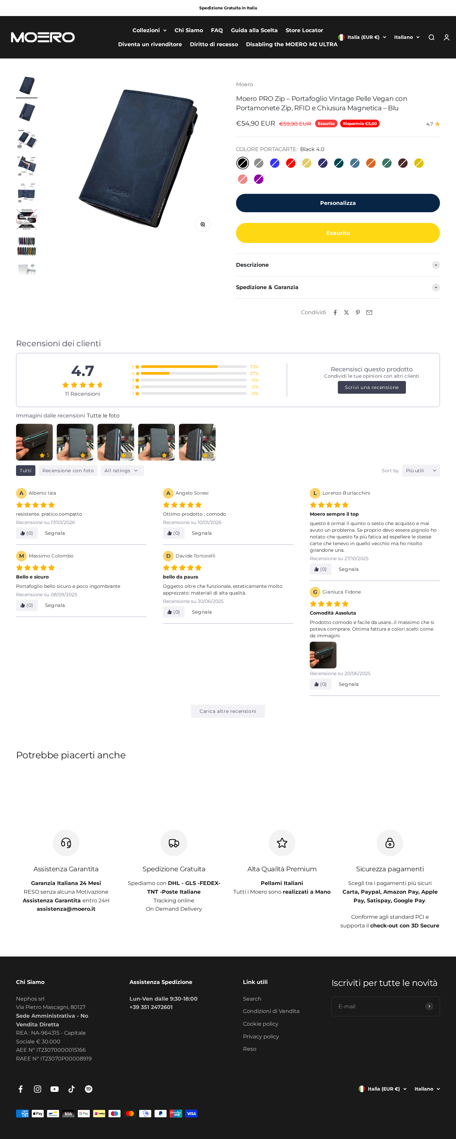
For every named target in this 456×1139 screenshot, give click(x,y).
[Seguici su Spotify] (88, 1089)
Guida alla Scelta (254, 30)
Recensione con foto (68, 471)
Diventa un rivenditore (150, 44)
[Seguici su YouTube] (54, 1089)
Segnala (55, 533)
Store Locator (304, 30)
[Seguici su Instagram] (37, 1089)
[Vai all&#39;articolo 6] (26, 220)
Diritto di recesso (214, 44)
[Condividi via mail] (369, 312)
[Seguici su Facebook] (20, 1089)
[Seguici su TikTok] (71, 1089)
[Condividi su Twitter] (346, 312)
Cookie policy (260, 1024)
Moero (244, 84)
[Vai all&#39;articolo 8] (26, 273)
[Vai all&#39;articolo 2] (26, 113)
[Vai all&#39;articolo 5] (26, 193)
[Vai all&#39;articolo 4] (26, 166)
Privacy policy (261, 1036)
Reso (249, 1049)
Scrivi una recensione (372, 387)
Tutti (26, 471)
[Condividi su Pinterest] (358, 312)
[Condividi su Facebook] (335, 312)
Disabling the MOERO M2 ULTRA (291, 44)
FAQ (217, 30)
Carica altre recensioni (228, 711)
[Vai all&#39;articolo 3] (26, 140)
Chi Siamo (189, 30)
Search (252, 999)
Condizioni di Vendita (271, 1011)
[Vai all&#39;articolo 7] (26, 247)
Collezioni (146, 30)
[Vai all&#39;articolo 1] (26, 86)
